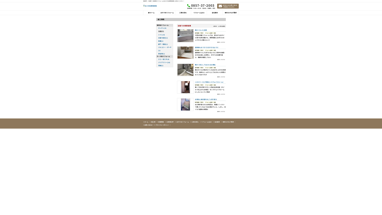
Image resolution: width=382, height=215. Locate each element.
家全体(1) (161, 54)
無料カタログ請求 (231, 13)
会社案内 (215, 13)
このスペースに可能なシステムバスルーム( (209, 82)
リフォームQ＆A (198, 13)
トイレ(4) (161, 35)
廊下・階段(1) (163, 44)
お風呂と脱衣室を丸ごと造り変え (206, 99)
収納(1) (160, 65)
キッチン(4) (162, 28)
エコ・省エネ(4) (163, 59)
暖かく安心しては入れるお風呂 (205, 65)
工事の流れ (183, 13)
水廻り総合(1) (163, 38)
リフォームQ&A (206, 122)
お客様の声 (170, 122)
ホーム (152, 13)
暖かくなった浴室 (201, 30)
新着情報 (161, 122)
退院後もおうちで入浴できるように (207, 47)
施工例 (153, 122)
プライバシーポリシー (162, 125)
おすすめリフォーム (167, 13)
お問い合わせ (148, 125)
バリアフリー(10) (164, 62)
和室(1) (160, 41)
